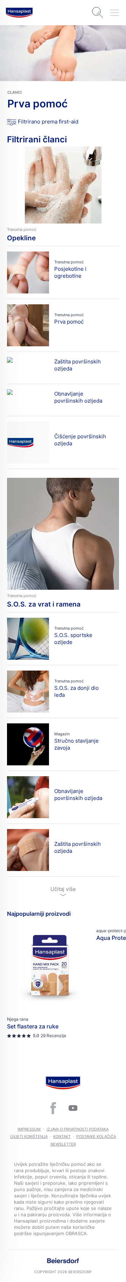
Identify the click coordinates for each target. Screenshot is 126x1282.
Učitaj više (63, 889)
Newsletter (63, 1144)
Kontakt (62, 1136)
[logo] (19, 12)
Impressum (29, 1129)
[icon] (53, 1108)
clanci (14, 92)
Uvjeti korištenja (29, 1136)
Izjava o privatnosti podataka (77, 1129)
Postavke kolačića (96, 1136)
